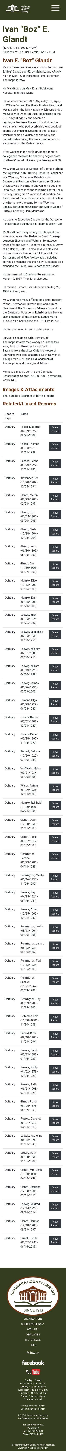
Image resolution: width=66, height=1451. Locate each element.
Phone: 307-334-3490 (33, 1434)
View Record (55, 429)
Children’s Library (33, 1324)
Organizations (33, 1318)
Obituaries (33, 1334)
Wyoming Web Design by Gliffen (33, 1448)
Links (33, 1345)
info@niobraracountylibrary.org (33, 1415)
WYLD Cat (33, 1329)
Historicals (33, 1339)
